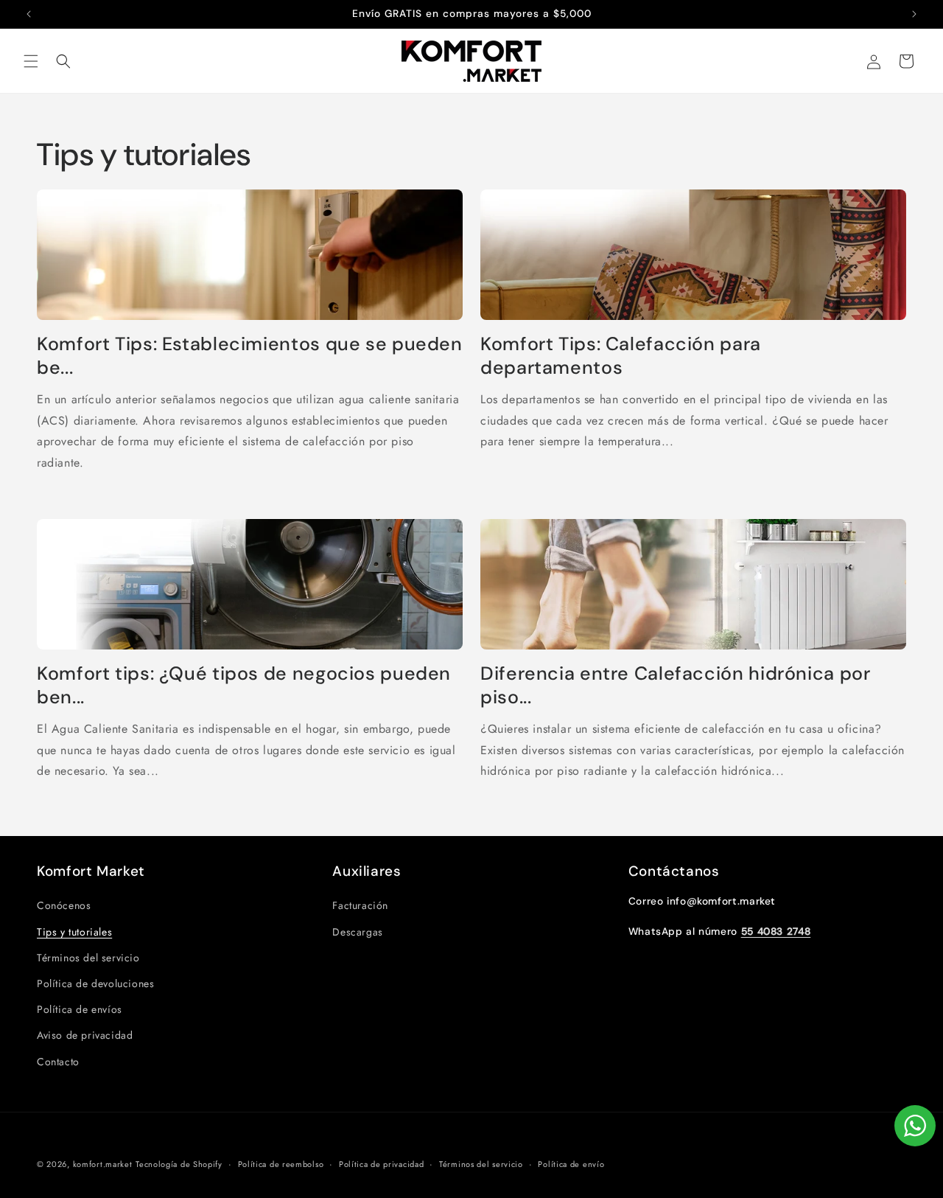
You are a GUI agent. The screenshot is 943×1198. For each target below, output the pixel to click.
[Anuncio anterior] (29, 14)
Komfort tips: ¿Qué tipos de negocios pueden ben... (244, 685)
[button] (31, 61)
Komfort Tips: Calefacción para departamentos (620, 356)
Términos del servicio (88, 957)
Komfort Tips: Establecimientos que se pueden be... (250, 356)
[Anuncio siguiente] (914, 14)
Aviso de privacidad (85, 1035)
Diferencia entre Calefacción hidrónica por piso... (675, 685)
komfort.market (103, 1164)
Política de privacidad (381, 1164)
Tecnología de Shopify (179, 1164)
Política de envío (571, 1164)
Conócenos (64, 905)
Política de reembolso (281, 1164)
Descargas (357, 931)
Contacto (58, 1061)
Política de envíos (79, 1009)
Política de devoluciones (95, 983)
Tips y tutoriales (74, 931)
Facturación (360, 905)
